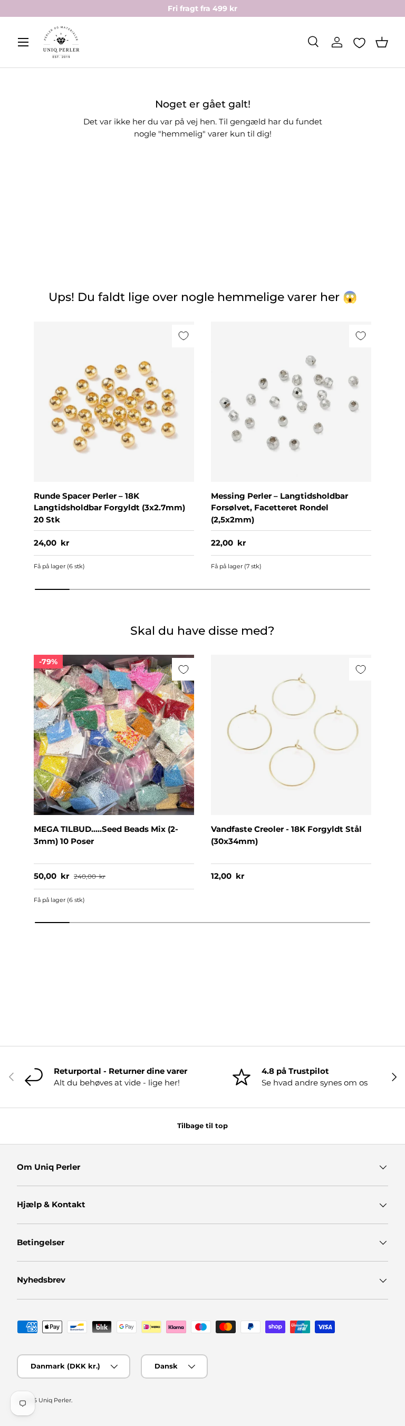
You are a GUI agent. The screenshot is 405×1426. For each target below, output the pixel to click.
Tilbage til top (202, 1125)
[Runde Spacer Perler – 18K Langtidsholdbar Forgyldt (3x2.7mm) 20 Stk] (114, 402)
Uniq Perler (54, 1400)
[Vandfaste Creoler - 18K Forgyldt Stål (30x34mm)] (291, 735)
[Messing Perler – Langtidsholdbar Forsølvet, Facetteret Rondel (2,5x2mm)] (291, 402)
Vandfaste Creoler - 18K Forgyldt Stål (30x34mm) (286, 835)
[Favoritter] (359, 42)
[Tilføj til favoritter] (183, 336)
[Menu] (23, 42)
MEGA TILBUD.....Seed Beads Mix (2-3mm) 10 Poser (106, 835)
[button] (381, 42)
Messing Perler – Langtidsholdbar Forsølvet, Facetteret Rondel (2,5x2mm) (279, 508)
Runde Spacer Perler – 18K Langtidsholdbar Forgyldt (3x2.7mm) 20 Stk (109, 508)
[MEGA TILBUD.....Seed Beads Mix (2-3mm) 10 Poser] (114, 735)
